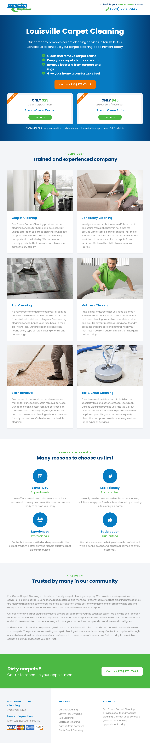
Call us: (75, 84)
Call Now (40, 117)
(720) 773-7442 (16, 710)
